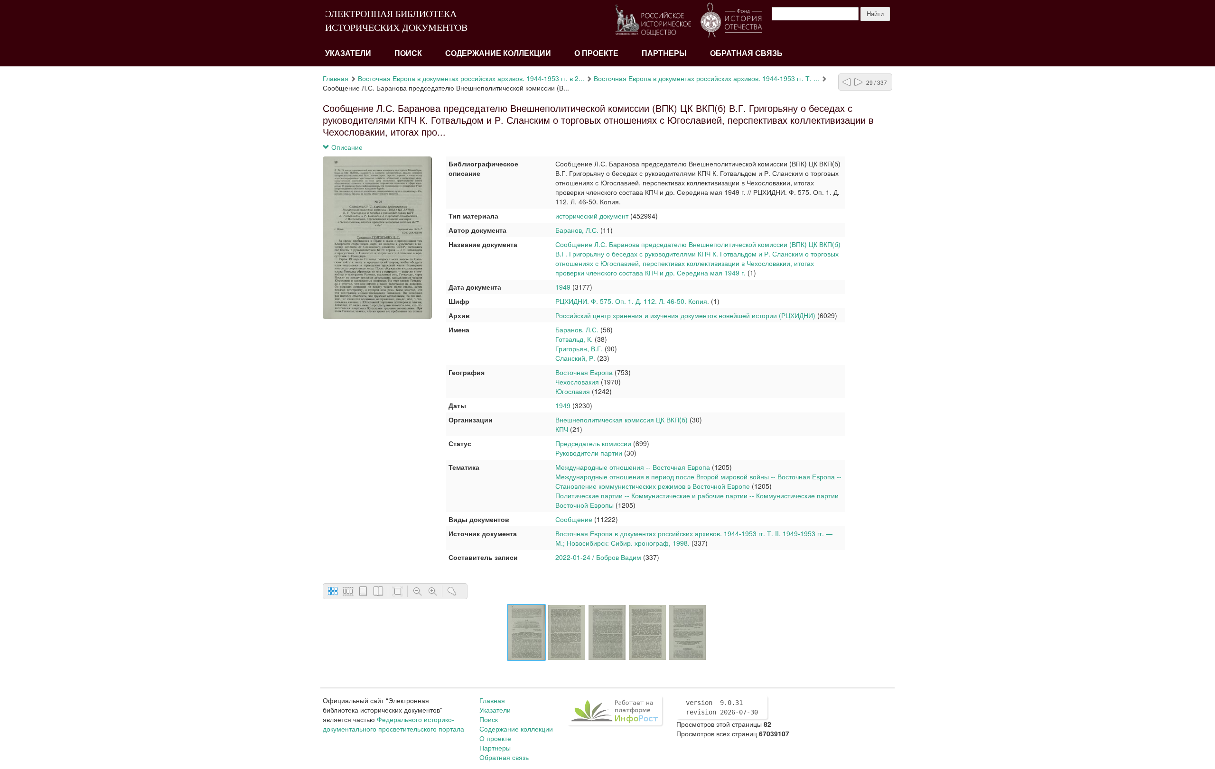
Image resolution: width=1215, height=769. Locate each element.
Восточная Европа (584, 372)
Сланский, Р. (575, 358)
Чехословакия (577, 381)
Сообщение (573, 519)
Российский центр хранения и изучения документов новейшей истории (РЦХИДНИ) (685, 315)
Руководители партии (588, 453)
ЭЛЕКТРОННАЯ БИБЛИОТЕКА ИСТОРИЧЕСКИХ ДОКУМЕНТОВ (396, 21)
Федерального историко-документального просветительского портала (393, 723)
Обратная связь (746, 53)
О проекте (596, 53)
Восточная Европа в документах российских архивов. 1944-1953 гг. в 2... (471, 78)
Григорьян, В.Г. (579, 348)
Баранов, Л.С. (576, 230)
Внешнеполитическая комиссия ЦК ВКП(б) (621, 419)
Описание (346, 147)
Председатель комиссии (593, 443)
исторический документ (591, 215)
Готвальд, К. (574, 339)
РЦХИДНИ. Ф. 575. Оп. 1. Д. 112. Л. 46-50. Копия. (632, 301)
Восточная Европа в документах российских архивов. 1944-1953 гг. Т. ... (706, 78)
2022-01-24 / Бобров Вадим (598, 557)
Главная (335, 78)
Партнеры (664, 53)
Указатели (348, 53)
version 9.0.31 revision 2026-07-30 (722, 707)
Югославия (572, 391)
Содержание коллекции (498, 53)
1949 (562, 287)
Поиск (408, 53)
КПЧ (561, 429)
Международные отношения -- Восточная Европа (632, 467)
